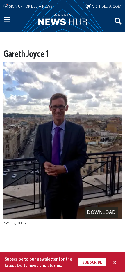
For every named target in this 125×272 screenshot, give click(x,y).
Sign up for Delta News (30, 6)
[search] (118, 21)
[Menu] (7, 19)
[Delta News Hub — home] (62, 27)
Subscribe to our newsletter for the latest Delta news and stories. (38, 262)
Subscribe (92, 262)
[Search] (118, 21)
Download (101, 212)
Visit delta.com (106, 6)
